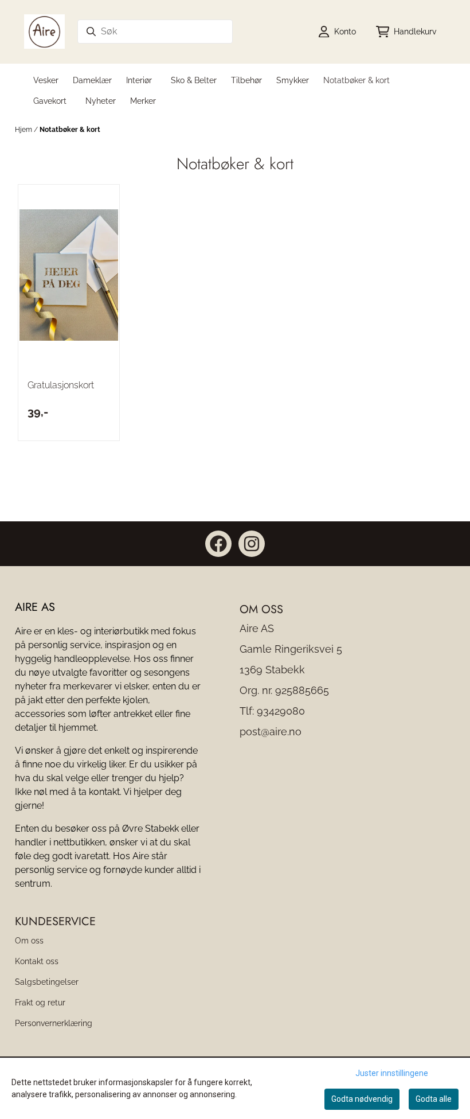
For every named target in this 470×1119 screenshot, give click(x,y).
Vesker (45, 80)
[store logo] (44, 31)
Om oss (29, 940)
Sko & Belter (194, 80)
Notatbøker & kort (70, 130)
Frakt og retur (40, 1002)
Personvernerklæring (53, 1023)
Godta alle (434, 1099)
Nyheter (100, 101)
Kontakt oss (36, 961)
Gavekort (49, 101)
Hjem (24, 130)
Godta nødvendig (362, 1099)
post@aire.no (270, 732)
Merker (143, 101)
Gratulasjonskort (61, 385)
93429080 (281, 711)
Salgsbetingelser (47, 982)
